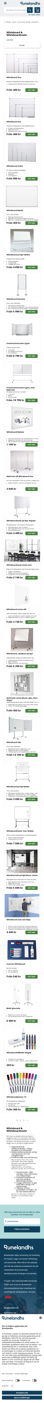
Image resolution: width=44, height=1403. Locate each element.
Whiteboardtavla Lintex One (19, 565)
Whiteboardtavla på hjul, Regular (21, 520)
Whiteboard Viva (13, 77)
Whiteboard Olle (13, 742)
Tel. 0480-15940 (34, 15)
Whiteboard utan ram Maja (18, 919)
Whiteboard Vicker (14, 166)
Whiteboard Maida (14, 210)
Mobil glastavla (13, 1008)
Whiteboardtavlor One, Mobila (19, 831)
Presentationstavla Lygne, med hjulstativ (20, 388)
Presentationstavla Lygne (18, 343)
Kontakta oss (10, 1313)
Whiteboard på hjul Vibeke (18, 254)
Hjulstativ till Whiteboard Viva (19, 476)
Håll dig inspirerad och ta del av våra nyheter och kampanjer (22, 1213)
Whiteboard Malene (15, 432)
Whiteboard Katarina (15, 299)
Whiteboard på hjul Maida (17, 786)
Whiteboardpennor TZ (16, 1097)
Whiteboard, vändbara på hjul (19, 653)
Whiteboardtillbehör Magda (18, 1052)
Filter (22, 45)
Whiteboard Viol (13, 121)
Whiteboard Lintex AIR (16, 609)
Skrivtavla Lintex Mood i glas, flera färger (21, 699)
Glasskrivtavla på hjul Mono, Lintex (22, 875)
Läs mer (9, 39)
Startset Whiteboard (15, 964)
